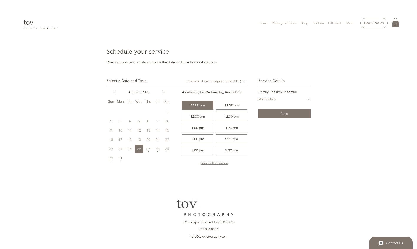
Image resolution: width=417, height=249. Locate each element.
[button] (395, 22)
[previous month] (114, 92)
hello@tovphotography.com (208, 236)
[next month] (163, 92)
